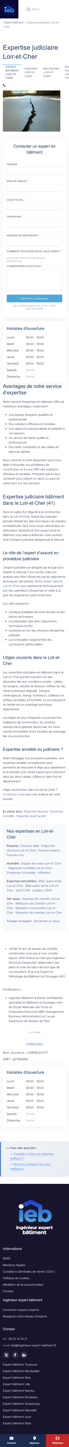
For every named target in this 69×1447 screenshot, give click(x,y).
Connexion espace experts (21, 1310)
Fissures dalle (30, 846)
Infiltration (44, 872)
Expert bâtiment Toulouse (20, 1364)
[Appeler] (34, 85)
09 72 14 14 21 (17, 1339)
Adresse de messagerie (23, 235)
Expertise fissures (36, 811)
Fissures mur (15, 855)
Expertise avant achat (31, 816)
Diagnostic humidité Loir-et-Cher (30, 868)
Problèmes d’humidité (21, 872)
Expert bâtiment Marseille (20, 1410)
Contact (8, 1291)
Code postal (16, 199)
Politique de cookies (16, 1278)
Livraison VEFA (42, 890)
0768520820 (34, 1044)
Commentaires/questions (25, 266)
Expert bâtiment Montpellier (21, 1371)
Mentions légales (14, 1265)
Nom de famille (18, 180)
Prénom (12, 164)
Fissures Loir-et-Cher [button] (31, 72)
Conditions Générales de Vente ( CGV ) (29, 1271)
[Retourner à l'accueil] (9, 9)
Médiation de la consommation (23, 1284)
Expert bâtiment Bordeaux (20, 1397)
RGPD (7, 1258)
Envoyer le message (34, 298)
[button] (33, 9)
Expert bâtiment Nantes (18, 1390)
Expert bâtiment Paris (17, 1423)
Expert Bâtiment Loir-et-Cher (12, 72)
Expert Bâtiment (14, 22)
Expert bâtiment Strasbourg (21, 1404)
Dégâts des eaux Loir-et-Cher (41, 863)
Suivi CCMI (23, 890)
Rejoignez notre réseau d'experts (25, 1316)
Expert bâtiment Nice (17, 1377)
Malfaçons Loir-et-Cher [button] (51, 72)
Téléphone (15, 216)
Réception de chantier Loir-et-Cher (39, 912)
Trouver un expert (19, 921)
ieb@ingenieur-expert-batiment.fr (33, 1345)
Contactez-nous (14, 794)
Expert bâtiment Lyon (17, 1417)
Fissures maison (49, 850)
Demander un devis (47, 921)
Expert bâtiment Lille (16, 1384)
